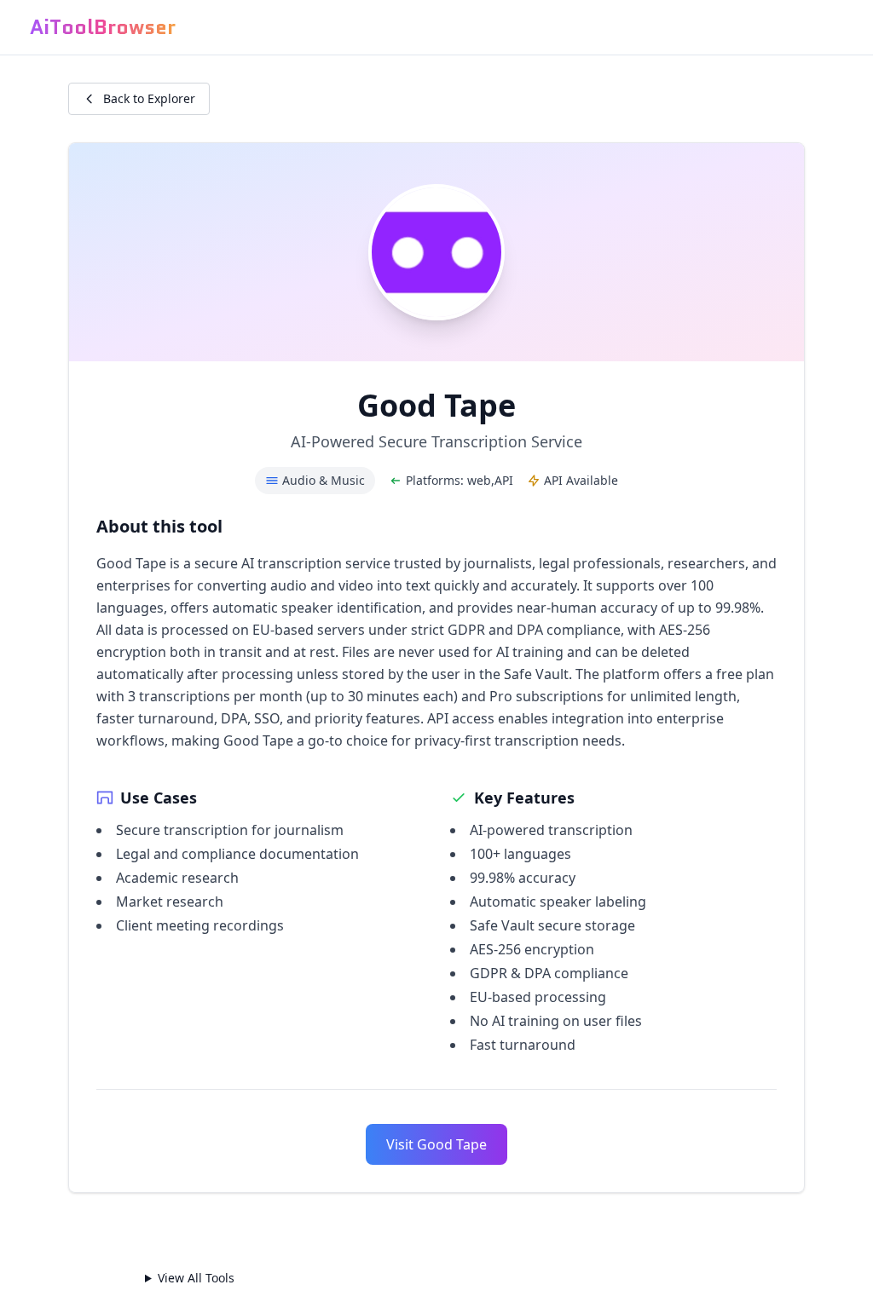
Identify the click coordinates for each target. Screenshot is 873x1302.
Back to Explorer (149, 98)
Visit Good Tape (436, 1144)
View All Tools (196, 1278)
